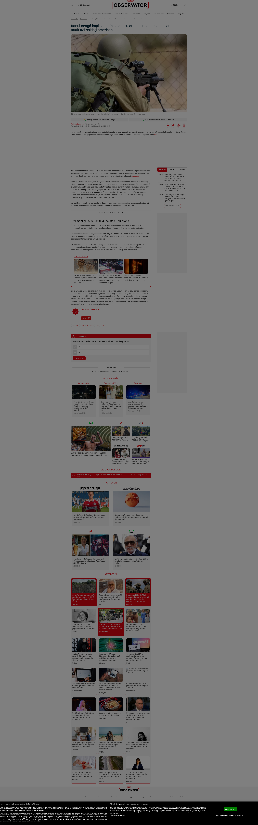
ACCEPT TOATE (230, 809)
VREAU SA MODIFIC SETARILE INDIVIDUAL (230, 815)
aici (24, 818)
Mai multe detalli (39, 810)
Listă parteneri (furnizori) (118, 815)
